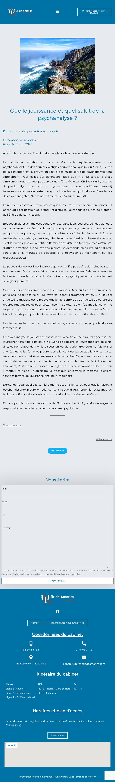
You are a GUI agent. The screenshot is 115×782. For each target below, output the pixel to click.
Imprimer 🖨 (57, 450)
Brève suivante (104, 439)
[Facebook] (57, 611)
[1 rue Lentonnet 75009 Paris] (31, 657)
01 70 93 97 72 (84, 649)
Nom (4, 488)
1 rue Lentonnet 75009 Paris (31, 663)
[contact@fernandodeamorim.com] (84, 657)
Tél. (3, 514)
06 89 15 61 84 (31, 649)
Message (6, 527)
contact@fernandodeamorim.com (84, 664)
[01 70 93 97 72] (84, 643)
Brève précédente (12, 425)
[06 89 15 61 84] (31, 643)
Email (4, 501)
